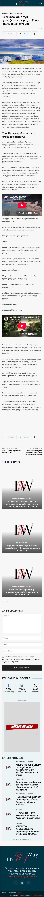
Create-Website (36, 895)
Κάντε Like (9, 684)
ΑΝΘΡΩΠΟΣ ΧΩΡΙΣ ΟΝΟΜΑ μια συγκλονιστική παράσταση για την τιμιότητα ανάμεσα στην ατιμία (22, 504)
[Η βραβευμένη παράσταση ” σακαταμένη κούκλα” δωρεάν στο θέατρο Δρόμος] (22, 575)
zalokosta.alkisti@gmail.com (22, 876)
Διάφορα (19, 810)
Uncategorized (22, 542)
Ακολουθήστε (22, 684)
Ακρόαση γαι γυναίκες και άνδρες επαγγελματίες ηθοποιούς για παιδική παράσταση (22, 548)
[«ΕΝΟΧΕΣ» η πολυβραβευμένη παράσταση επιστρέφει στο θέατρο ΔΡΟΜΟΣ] (8, 829)
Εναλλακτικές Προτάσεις (12, 13)
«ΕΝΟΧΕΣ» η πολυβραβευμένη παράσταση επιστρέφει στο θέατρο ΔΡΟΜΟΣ (27, 830)
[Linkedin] (28, 883)
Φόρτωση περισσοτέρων (21, 839)
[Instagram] (22, 883)
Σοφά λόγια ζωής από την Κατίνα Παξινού (11, 452)
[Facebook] (15, 883)
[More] (34, 33)
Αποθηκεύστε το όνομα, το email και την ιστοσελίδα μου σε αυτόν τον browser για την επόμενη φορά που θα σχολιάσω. (21, 659)
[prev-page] (3, 601)
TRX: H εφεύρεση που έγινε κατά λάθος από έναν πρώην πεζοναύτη (33, 452)
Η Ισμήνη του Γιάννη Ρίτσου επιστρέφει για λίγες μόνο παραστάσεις (28, 815)
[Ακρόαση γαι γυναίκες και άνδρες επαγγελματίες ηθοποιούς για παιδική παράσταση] (22, 531)
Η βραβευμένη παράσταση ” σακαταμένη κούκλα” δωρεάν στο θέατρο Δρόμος (22, 592)
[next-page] (7, 601)
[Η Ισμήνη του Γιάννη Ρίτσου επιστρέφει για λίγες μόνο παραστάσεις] (8, 815)
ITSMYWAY (19, 893)
